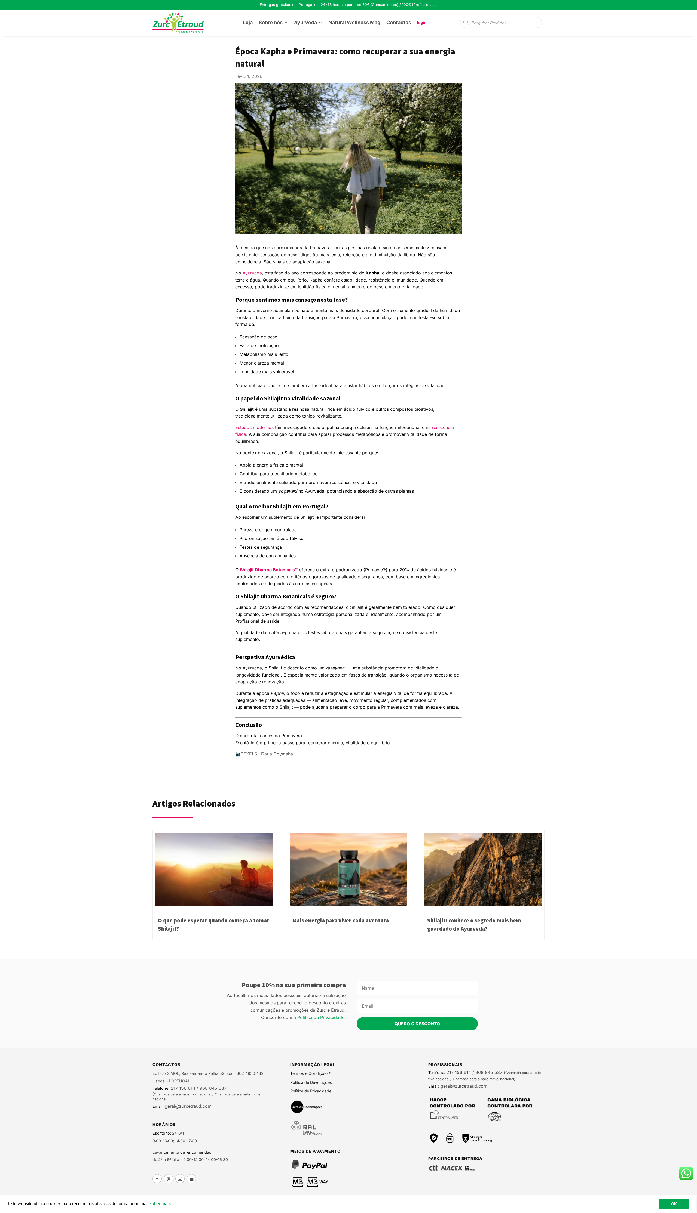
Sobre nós (271, 22)
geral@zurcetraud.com (187, 1106)
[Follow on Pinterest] (168, 1178)
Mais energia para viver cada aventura (340, 920)
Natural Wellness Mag (354, 22)
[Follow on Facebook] (157, 1178)
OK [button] (674, 1204)
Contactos (398, 22)
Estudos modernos (254, 427)
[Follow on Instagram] (180, 1178)
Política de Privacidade (320, 1017)
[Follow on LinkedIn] (191, 1178)
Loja (248, 22)
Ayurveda (305, 22)
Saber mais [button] (160, 1203)
